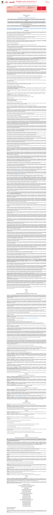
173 (11, 92)
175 (14, 92)
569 (18, 169)
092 (17, 141)
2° (24, 114)
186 (20, 29)
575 (20, 169)
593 (26, 315)
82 (11, 38)
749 (36, 439)
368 (20, 360)
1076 (45, 19)
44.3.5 (12, 71)
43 (33, 267)
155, (17, 29)
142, (16, 29)
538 (14, 271)
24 (18, 36)
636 (12, 439)
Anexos (41, 8)
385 (26, 125)
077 (32, 379)
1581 (22, 350)
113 (11, 40)
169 (18, 29)
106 (15, 145)
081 (41, 122)
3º (30, 304)
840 (20, 379)
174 (12, 92)
